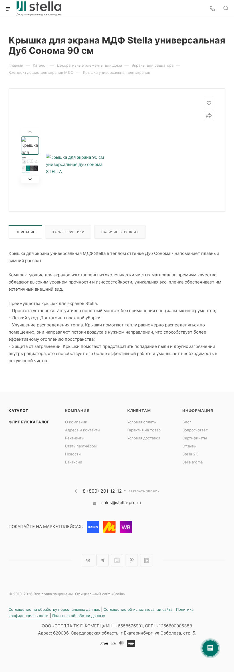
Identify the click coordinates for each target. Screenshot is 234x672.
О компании (76, 422)
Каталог (18, 410)
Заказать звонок (144, 491)
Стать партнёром (81, 446)
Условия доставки (143, 438)
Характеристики (68, 232)
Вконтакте (88, 560)
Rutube (117, 560)
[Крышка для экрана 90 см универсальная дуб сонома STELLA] (82, 164)
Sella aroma (192, 462)
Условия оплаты (142, 422)
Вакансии (73, 462)
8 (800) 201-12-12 (102, 491)
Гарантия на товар (144, 430)
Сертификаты (194, 438)
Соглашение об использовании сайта (139, 609)
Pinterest (132, 560)
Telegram (102, 560)
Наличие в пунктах (120, 232)
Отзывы (189, 446)
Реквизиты (74, 438)
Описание (25, 232)
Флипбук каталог (29, 422)
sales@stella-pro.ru (121, 502)
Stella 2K (190, 454)
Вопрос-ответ (195, 430)
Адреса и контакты (82, 430)
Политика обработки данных (78, 615)
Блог (186, 422)
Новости (73, 454)
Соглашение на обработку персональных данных (55, 609)
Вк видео (146, 560)
